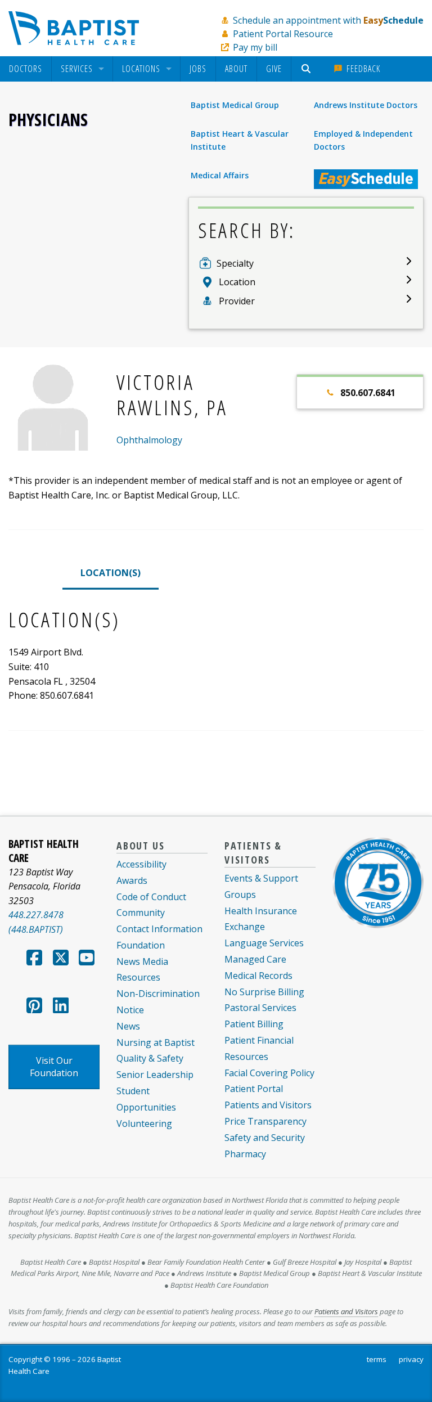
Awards (131, 880)
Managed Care (255, 959)
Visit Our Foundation (54, 1066)
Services (77, 69)
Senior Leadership (155, 1074)
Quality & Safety (149, 1058)
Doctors (25, 69)
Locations (141, 69)
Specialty (235, 263)
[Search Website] (307, 69)
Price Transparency (265, 1121)
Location (237, 282)
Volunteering (144, 1123)
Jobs (198, 68)
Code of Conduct (151, 897)
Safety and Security (264, 1137)
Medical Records (258, 975)
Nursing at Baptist (155, 1042)
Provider (237, 301)
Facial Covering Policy (269, 1073)
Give (274, 68)
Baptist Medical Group (235, 105)
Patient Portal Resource (283, 34)
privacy (411, 1359)
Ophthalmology (149, 440)
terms (376, 1359)
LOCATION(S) (110, 573)
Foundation (140, 945)
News (128, 1026)
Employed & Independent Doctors (363, 139)
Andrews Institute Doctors (365, 105)
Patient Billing (254, 1024)
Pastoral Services (260, 1007)
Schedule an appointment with (328, 20)
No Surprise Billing (264, 992)
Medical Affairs (220, 175)
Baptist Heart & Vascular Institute (240, 139)
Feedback (362, 68)
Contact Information (159, 929)
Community (140, 912)
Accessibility (141, 864)
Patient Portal (253, 1088)
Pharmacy (245, 1154)
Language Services (264, 943)
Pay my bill (255, 47)
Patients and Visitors (268, 1105)
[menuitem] (25, 69)
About (236, 68)
